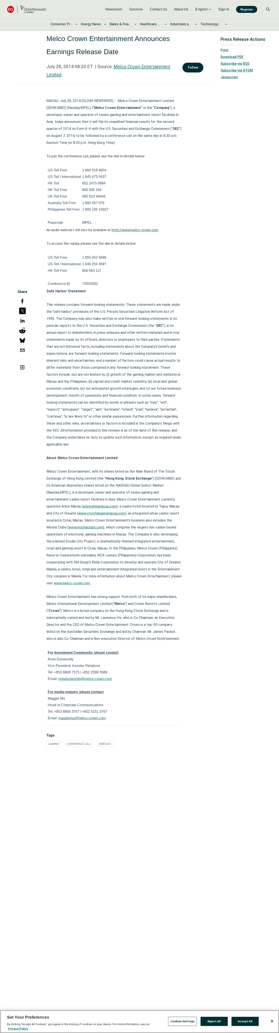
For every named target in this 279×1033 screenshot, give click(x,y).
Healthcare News (151, 24)
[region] (139, 1021)
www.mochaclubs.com (85, 527)
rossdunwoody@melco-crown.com (85, 679)
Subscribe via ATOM (237, 70)
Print (224, 50)
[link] (113, 9)
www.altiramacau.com (100, 506)
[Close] (272, 1021)
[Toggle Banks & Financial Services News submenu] (135, 24)
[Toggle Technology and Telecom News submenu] (226, 24)
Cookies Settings (182, 1021)
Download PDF (232, 57)
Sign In (223, 9)
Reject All (214, 1021)
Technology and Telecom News (211, 24)
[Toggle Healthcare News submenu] (165, 24)
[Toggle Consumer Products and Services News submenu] (76, 24)
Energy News (91, 24)
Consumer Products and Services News (61, 24)
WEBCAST (105, 743)
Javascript (229, 77)
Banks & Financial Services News (120, 24)
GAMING (53, 743)
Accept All (245, 1021)
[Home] (26, 9)
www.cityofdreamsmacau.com (101, 513)
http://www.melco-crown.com (135, 230)
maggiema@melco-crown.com (81, 718)
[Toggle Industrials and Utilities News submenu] (196, 24)
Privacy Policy (18, 1028)
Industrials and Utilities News (181, 24)
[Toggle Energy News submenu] (105, 24)
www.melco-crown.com (72, 583)
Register (246, 9)
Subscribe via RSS (235, 64)
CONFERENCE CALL (79, 743)
